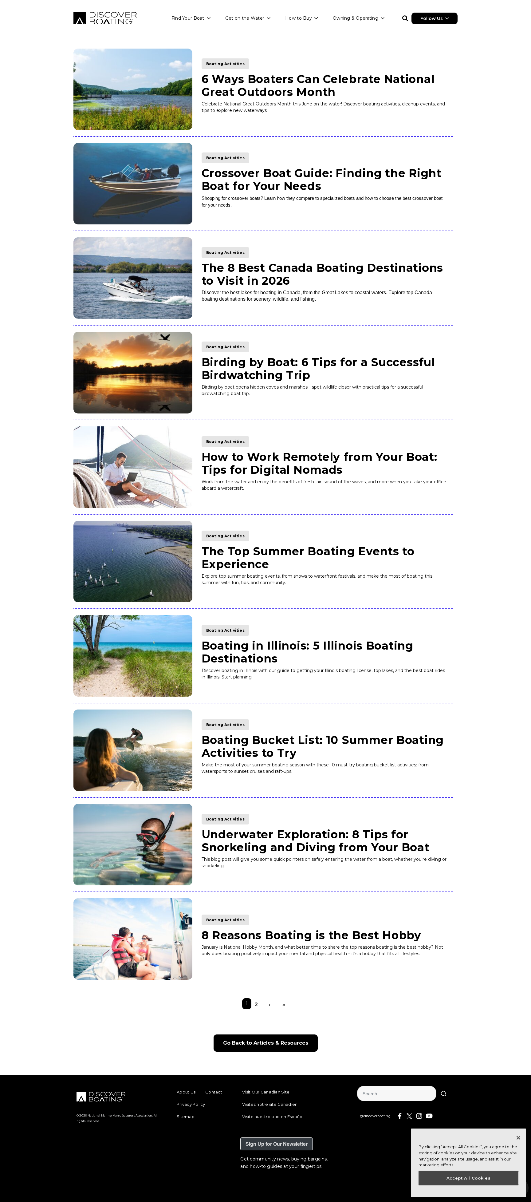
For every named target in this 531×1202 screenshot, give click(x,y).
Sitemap (186, 1116)
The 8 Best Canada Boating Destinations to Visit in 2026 (322, 274)
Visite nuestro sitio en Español (272, 1116)
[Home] (105, 18)
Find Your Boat (187, 18)
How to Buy (298, 18)
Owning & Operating (355, 18)
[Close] (518, 1138)
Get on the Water (244, 18)
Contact (213, 1091)
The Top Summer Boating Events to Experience (308, 557)
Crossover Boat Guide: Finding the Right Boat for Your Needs (322, 179)
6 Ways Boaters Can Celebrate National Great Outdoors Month (318, 85)
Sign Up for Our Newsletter (277, 1143)
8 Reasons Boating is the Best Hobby (311, 935)
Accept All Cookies (468, 1178)
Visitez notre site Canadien (269, 1104)
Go (443, 1093)
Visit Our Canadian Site (265, 1091)
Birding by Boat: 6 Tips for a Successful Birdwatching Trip (318, 368)
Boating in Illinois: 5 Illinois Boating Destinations (307, 652)
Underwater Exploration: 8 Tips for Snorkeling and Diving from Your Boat (316, 841)
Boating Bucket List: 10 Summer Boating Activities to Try (323, 746)
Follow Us (431, 18)
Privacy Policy (191, 1104)
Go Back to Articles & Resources (265, 1043)
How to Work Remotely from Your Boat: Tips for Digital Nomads (319, 463)
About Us (186, 1091)
